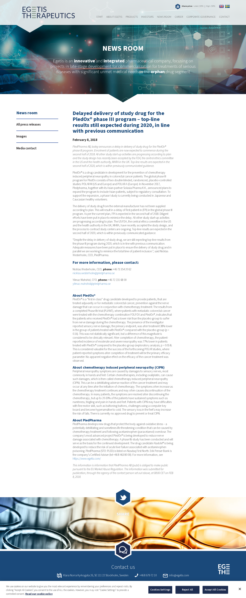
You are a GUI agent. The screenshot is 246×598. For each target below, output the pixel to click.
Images (21, 136)
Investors (147, 17)
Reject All (187, 589)
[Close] (240, 589)
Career (179, 17)
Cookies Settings (160, 589)
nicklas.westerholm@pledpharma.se (94, 273)
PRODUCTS (132, 17)
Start (99, 17)
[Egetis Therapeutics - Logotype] (45, 16)
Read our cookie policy (39, 594)
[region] (123, 589)
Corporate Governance (201, 17)
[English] (221, 6)
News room (164, 17)
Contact (224, 17)
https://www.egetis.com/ (87, 459)
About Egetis (114, 17)
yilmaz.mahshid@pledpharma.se (92, 284)
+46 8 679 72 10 (148, 575)
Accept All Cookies (215, 589)
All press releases (28, 124)
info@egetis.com (179, 575)
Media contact (26, 148)
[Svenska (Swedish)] (227, 6)
